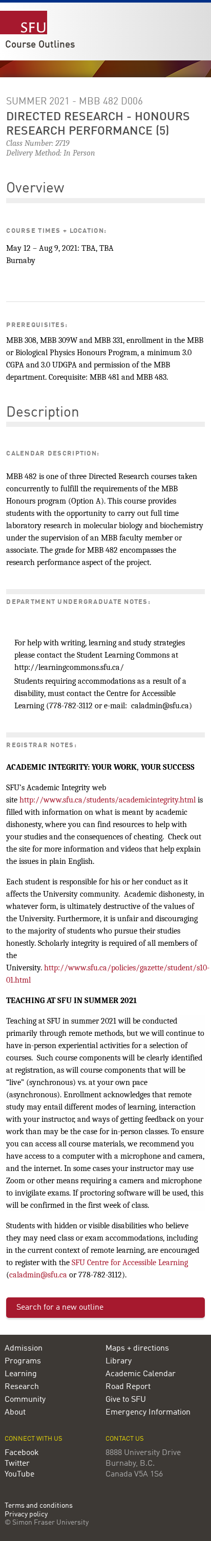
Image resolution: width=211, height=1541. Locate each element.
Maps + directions (137, 1348)
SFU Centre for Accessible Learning (130, 1262)
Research (22, 1387)
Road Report (128, 1387)
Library (119, 1361)
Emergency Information (148, 1412)
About (15, 1412)
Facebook (22, 1453)
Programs (23, 1361)
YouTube (19, 1474)
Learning (21, 1374)
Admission (24, 1348)
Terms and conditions (39, 1506)
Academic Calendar (141, 1374)
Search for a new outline (59, 1308)
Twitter (17, 1464)
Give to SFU (126, 1400)
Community (25, 1400)
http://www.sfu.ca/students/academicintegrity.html (107, 800)
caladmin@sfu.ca (38, 1274)
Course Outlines (40, 45)
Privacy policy (26, 1514)
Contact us (125, 1439)
